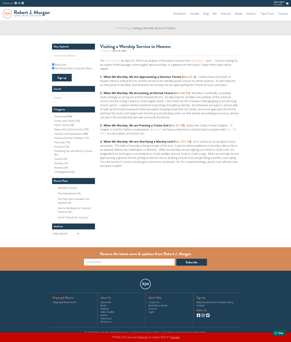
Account (278, 4)
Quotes (58, 158)
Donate (194, 14)
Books (104, 305)
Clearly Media (199, 332)
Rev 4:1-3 (189, 77)
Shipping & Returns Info (64, 302)
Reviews (58, 167)
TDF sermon (113, 61)
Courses (283, 14)
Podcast (226, 14)
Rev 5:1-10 (176, 125)
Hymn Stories (61, 125)
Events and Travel (64, 120)
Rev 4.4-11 (181, 93)
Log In (151, 311)
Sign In (281, 2)
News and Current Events (68, 129)
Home (119, 28)
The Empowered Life (69, 193)
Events (104, 315)
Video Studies (107, 311)
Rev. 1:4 (230, 129)
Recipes (58, 163)
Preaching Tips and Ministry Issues (73, 151)
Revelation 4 (198, 61)
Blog (206, 14)
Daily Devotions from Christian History (215, 302)
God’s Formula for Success (73, 217)
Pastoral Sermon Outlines (68, 138)
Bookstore (179, 14)
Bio (215, 14)
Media (238, 14)
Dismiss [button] (175, 337)
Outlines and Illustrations (68, 133)
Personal (59, 142)
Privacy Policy (153, 332)
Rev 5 (103, 133)
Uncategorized (62, 171)
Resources (106, 321)
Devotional (60, 116)
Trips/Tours (267, 14)
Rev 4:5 (158, 129)
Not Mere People (67, 187)
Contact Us (154, 302)
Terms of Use (138, 332)
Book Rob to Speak (158, 305)
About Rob (106, 302)
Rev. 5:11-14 (182, 141)
